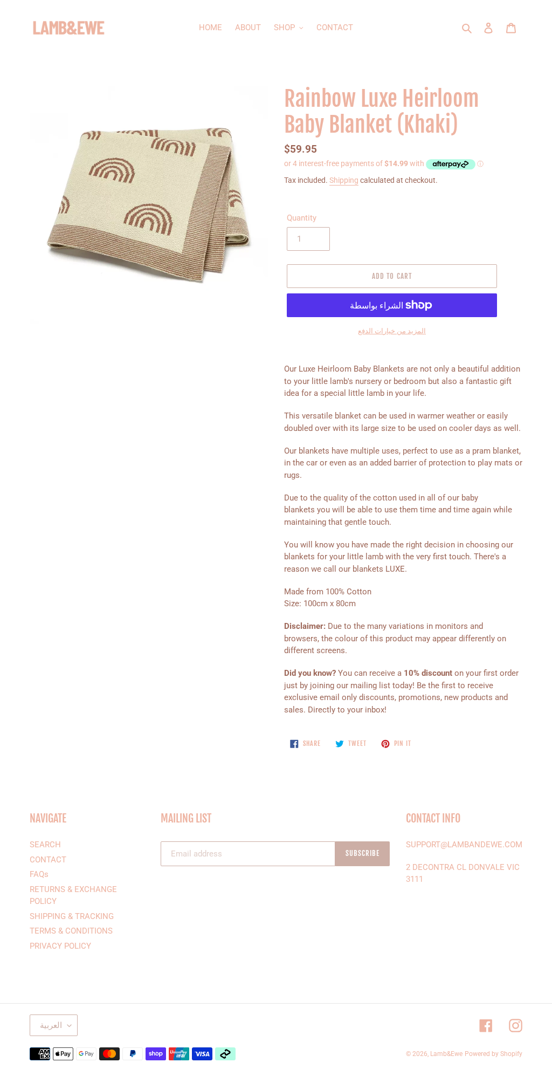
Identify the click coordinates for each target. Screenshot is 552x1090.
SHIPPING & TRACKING (72, 916)
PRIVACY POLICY (60, 946)
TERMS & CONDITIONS (71, 931)
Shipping (343, 180)
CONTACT (48, 860)
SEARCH (45, 844)
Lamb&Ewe (446, 1054)
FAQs (39, 874)
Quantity (301, 218)
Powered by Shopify (493, 1054)
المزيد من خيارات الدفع (392, 331)
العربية (51, 1025)
